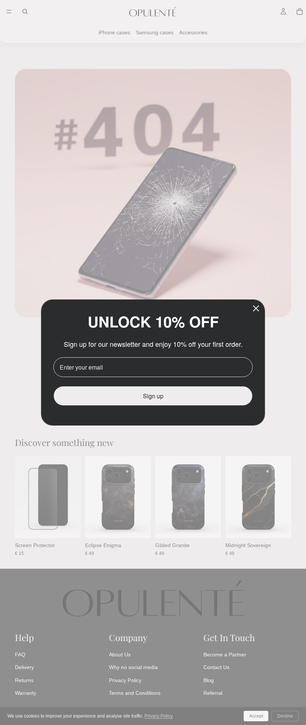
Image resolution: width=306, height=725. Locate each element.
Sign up (153, 396)
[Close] (256, 308)
